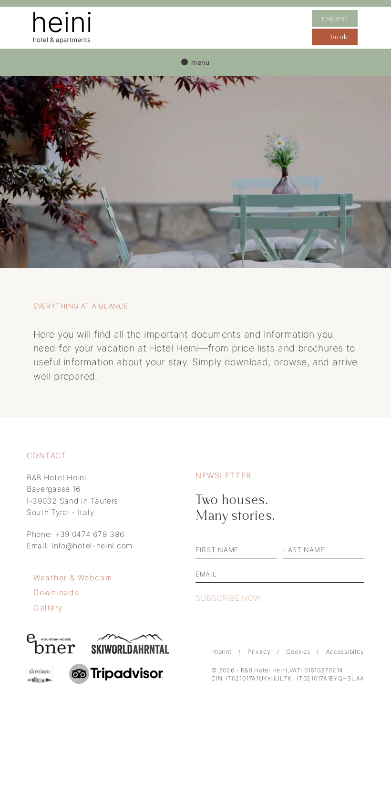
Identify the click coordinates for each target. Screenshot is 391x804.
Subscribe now (228, 598)
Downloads (56, 592)
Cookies (298, 651)
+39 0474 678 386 (89, 534)
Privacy (258, 651)
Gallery (48, 607)
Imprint (221, 651)
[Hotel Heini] (172, 27)
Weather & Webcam (72, 577)
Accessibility (345, 651)
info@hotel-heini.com (92, 545)
